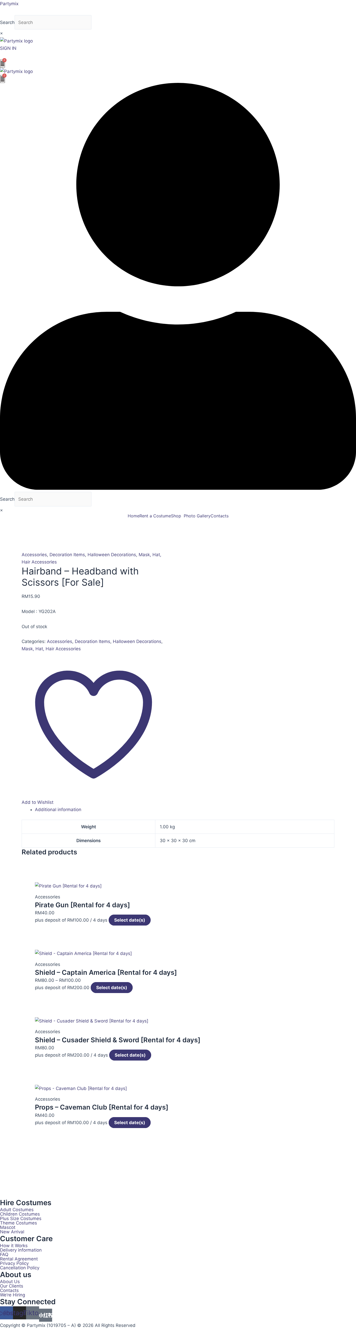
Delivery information (21, 1250)
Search (7, 22)
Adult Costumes (17, 1210)
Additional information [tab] (58, 809)
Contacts (220, 516)
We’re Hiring (12, 1295)
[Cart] (2, 64)
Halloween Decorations (112, 554)
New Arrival (12, 1232)
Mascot (7, 1227)
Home (133, 516)
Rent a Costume (155, 516)
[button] (177, 516)
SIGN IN (8, 48)
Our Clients (11, 1286)
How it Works (14, 1246)
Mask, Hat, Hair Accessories (51, 648)
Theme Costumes (18, 1223)
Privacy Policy (14, 1263)
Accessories (34, 554)
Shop (176, 516)
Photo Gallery (197, 516)
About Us (10, 1281)
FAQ (4, 1254)
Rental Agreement (19, 1259)
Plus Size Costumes (20, 1218)
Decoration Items (67, 554)
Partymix (9, 3)
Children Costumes (20, 1214)
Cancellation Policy (19, 1268)
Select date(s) (129, 920)
